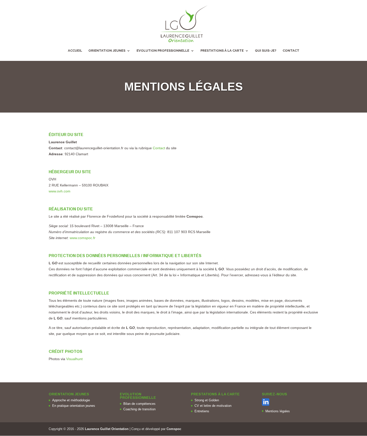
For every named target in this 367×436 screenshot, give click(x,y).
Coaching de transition (139, 409)
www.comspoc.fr (82, 238)
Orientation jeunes (106, 50)
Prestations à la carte (222, 50)
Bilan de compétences (139, 404)
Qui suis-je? (265, 50)
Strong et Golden (206, 400)
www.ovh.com (59, 191)
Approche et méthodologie (71, 400)
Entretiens (201, 411)
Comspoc (174, 429)
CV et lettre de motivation (212, 406)
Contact (291, 50)
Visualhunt (74, 359)
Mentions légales (277, 411)
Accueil (75, 50)
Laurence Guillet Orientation (107, 429)
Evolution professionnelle (163, 50)
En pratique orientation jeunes (73, 406)
